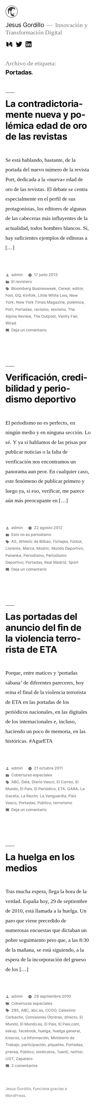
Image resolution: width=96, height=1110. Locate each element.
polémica (75, 302)
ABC (15, 782)
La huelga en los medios (40, 862)
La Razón (29, 796)
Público (44, 802)
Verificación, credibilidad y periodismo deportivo (46, 388)
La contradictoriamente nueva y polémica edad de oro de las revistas (46, 120)
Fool (9, 295)
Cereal (64, 288)
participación (33, 1044)
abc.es (37, 1010)
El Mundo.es (31, 1024)
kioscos (12, 1038)
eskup (10, 1031)
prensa (11, 1052)
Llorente (12, 548)
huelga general (66, 1031)
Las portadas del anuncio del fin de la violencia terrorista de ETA (43, 633)
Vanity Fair (67, 316)
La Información (34, 1038)
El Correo (65, 782)
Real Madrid (55, 562)
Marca (28, 548)
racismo (41, 309)
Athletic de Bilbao (35, 541)
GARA (72, 788)
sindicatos (45, 1052)
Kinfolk (29, 295)
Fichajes (60, 541)
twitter (76, 1052)
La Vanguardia (53, 796)
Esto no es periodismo (31, 534)
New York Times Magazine (40, 302)
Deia (25, 782)
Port (9, 309)
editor (77, 288)
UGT (9, 1058)
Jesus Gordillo (24, 25)
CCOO (50, 1010)
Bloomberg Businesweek (33, 288)
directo (70, 1017)
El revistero (21, 281)
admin (17, 274)
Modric (42, 548)
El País (26, 788)
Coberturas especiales (31, 775)
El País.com (68, 1024)
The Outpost (44, 316)
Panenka (13, 555)
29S (15, 1010)
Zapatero (24, 1058)
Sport (73, 562)
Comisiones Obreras (43, 1017)
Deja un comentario (29, 330)
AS (13, 541)
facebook (27, 1031)
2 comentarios (24, 1065)
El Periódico (45, 788)
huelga (44, 1031)
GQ (18, 295)
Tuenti (62, 1052)
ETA (61, 788)
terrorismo (62, 802)
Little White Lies (52, 295)
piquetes (56, 1044)
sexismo (58, 309)
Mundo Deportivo (67, 548)
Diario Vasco (43, 782)
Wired (10, 323)
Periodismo (33, 555)
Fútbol (75, 541)
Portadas (23, 309)
